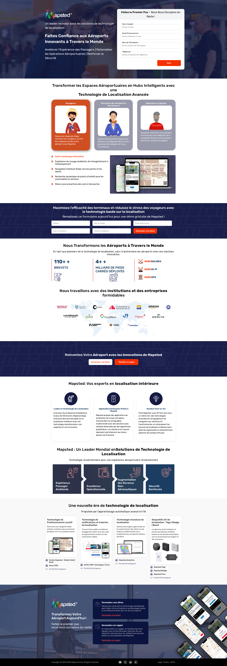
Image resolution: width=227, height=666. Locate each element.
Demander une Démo (145, 231)
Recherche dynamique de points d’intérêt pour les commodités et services (79, 177)
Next (169, 63)
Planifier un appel (126, 362)
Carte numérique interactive (69, 156)
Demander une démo (100, 362)
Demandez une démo (111, 615)
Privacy (166, 662)
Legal (159, 662)
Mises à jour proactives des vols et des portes (77, 184)
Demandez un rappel (111, 640)
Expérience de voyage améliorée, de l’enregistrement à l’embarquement (81, 162)
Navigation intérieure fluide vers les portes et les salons (78, 170)
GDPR (172, 662)
